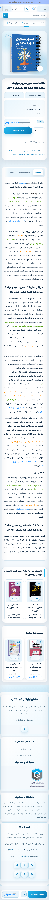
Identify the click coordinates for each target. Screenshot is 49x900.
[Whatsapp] (24, 874)
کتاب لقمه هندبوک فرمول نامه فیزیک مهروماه (35, 607)
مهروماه (22, 183)
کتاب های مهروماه (15, 23)
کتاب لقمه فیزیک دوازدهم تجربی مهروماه (35, 667)
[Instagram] (31, 874)
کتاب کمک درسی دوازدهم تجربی (28, 151)
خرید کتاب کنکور (22, 509)
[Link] (24, 729)
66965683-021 (24, 856)
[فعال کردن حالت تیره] (27, 8)
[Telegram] (17, 874)
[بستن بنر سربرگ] (3, 2)
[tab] (38, 172)
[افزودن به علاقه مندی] (32, 598)
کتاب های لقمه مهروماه (21, 154)
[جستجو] (5, 15)
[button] (37, 598)
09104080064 (14, 850)
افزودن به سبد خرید (18, 130)
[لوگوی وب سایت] (34, 9)
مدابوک (42, 23)
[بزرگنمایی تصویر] (40, 68)
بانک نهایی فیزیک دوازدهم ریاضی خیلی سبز (14, 667)
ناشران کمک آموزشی (30, 23)
